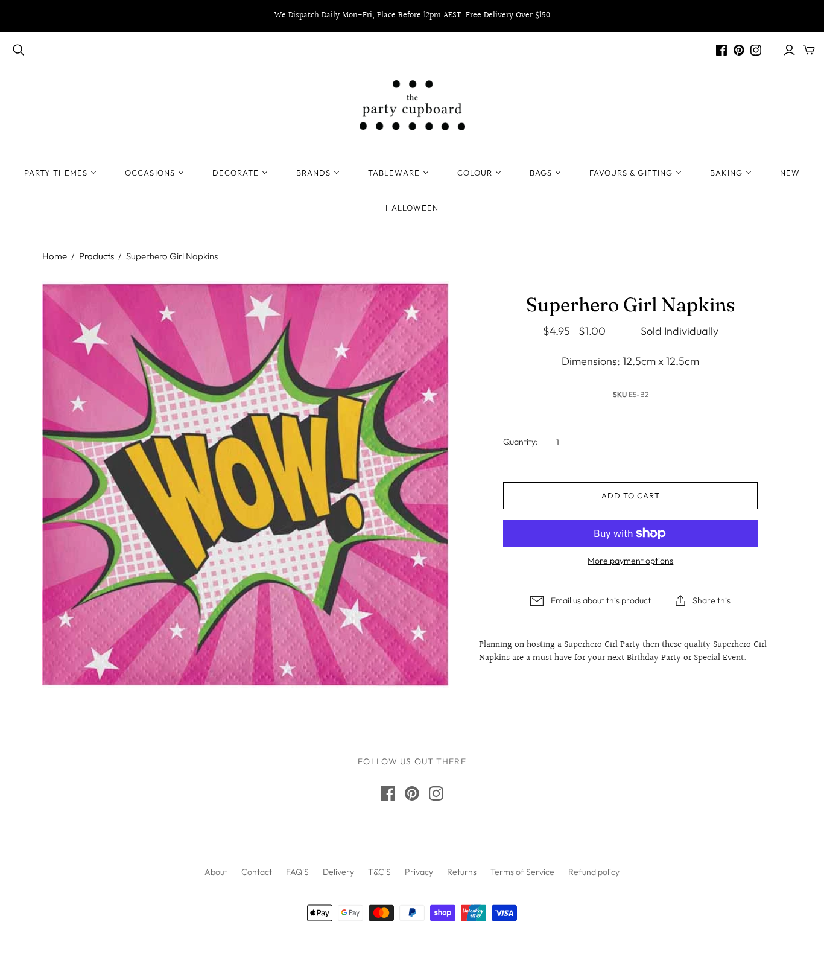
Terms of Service (522, 871)
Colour (474, 172)
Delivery (338, 871)
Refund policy (594, 871)
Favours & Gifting (631, 172)
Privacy (419, 871)
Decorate (235, 172)
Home (54, 256)
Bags (541, 172)
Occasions (149, 172)
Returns (462, 871)
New (790, 172)
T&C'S (379, 871)
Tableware (393, 172)
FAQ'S (297, 871)
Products (96, 256)
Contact (256, 871)
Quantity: (520, 441)
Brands (313, 172)
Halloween (412, 207)
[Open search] (19, 50)
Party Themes (55, 172)
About (215, 871)
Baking (726, 172)
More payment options (630, 560)
